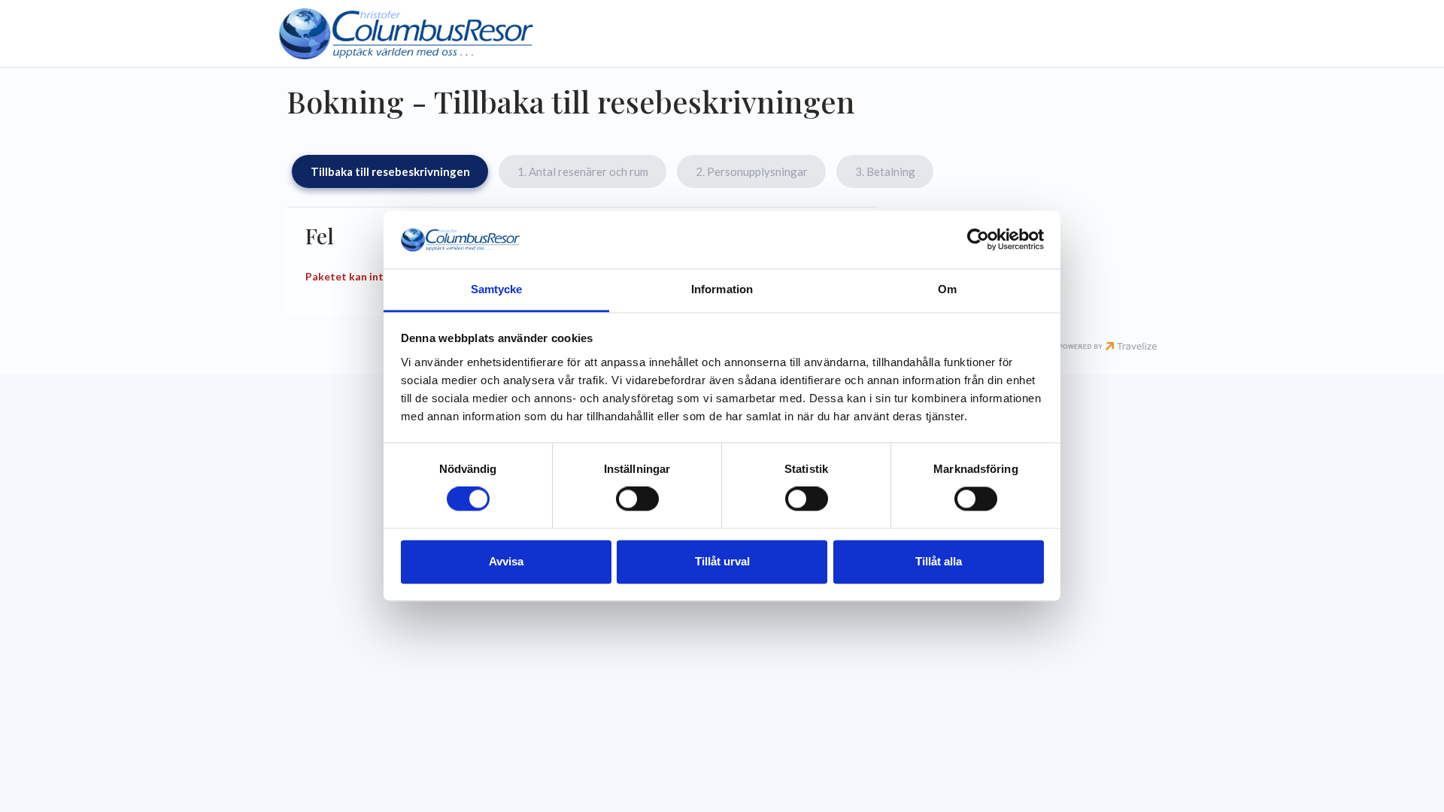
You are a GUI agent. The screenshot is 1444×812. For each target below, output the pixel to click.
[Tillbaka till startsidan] (406, 33)
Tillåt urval (722, 561)
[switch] (637, 499)
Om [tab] (947, 289)
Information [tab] (722, 289)
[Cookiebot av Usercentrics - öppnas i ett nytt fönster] (978, 240)
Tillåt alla (938, 561)
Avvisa (506, 561)
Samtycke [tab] (497, 289)
